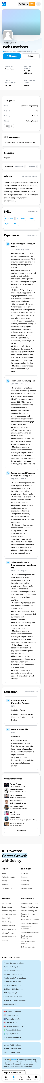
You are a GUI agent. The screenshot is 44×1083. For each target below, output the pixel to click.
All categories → (10, 1004)
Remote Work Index (9, 937)
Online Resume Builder (29, 903)
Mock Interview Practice (30, 920)
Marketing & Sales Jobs (12, 985)
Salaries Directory (8, 922)
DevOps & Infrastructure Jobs (15, 1000)
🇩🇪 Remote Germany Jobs (13, 1026)
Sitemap (5, 941)
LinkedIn (24, 873)
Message (13, 56)
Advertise (5, 885)
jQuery (31, 218)
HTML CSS (9, 218)
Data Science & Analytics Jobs (15, 978)
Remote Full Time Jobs (12, 1045)
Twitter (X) (25, 881)
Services (32, 166)
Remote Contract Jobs (12, 1053)
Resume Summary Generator (28, 915)
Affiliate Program (8, 933)
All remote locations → (12, 1038)
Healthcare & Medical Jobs (13, 989)
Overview (9, 166)
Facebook (24, 877)
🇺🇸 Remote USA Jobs (11, 1015)
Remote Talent (26, 888)
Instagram (25, 885)
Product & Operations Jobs (14, 971)
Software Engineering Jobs (13, 974)
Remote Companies (9, 911)
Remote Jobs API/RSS (10, 929)
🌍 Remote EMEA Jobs (12, 1030)
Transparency (7, 888)
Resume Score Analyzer (29, 907)
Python (8, 224)
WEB (6, 126)
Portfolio (20, 166)
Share (31, 56)
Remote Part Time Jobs (12, 1049)
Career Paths (6, 918)
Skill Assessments (28, 947)
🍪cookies (13, 1060)
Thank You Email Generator (27, 928)
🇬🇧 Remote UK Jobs (11, 1023)
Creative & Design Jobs (12, 967)
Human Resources (8, 926)
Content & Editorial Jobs (13, 997)
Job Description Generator (27, 937)
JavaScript (21, 218)
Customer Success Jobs (12, 982)
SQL (15, 224)
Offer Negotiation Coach (30, 933)
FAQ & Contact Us (8, 877)
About (4, 873)
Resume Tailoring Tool (29, 911)
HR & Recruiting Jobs (12, 993)
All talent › (21, 830)
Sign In (24, 4)
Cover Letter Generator (29, 924)
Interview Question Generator (28, 942)
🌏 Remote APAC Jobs (12, 1034)
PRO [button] (32, 4)
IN (11, 126)
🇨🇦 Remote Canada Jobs (13, 1012)
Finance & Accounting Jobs (14, 963)
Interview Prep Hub (9, 915)
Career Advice (7, 907)
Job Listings (6, 903)
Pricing (4, 881)
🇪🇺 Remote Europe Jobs (12, 1019)
